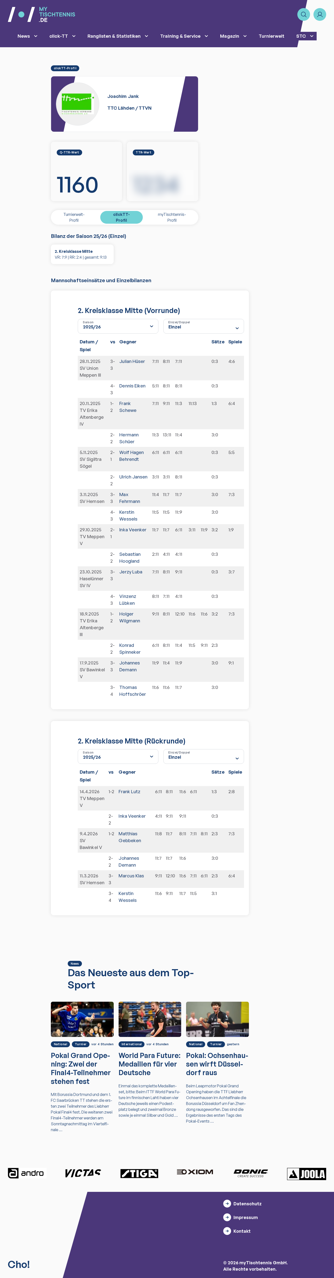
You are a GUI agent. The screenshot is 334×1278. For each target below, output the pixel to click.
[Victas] (83, 1173)
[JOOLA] (306, 1174)
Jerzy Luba (130, 572)
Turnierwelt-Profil (74, 217)
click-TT (58, 36)
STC (301, 36)
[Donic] (250, 1173)
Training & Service (180, 36)
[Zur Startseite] (41, 14)
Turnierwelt (272, 36)
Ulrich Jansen (133, 477)
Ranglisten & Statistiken (114, 36)
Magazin (229, 36)
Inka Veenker (132, 530)
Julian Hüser (132, 361)
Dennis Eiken (132, 386)
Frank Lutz (129, 791)
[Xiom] (194, 1172)
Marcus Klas (131, 876)
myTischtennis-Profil (172, 217)
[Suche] (303, 14)
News (24, 36)
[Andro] (27, 1173)
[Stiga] (139, 1173)
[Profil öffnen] (319, 14)
